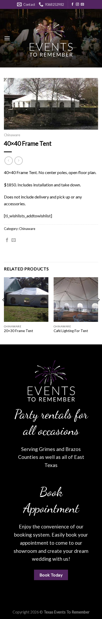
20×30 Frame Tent (18, 331)
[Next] (98, 310)
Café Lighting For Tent (71, 331)
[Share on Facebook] (7, 240)
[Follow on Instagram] (77, 4)
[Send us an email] (82, 4)
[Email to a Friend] (14, 240)
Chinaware (12, 135)
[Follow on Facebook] (72, 4)
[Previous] (3, 310)
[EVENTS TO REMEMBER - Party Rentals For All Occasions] (51, 38)
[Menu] (7, 38)
